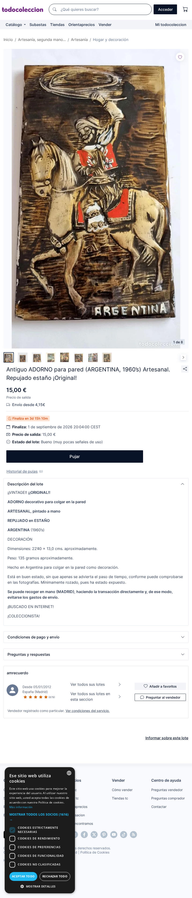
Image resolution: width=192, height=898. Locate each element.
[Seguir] (180, 57)
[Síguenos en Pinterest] (103, 834)
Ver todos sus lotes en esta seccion (90, 696)
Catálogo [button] (14, 24)
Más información (21, 807)
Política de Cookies (94, 852)
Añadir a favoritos (163, 686)
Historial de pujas (22, 471)
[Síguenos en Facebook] (84, 834)
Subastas (38, 24)
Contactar (158, 807)
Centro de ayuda (166, 780)
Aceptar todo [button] (23, 876)
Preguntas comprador (168, 798)
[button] (96, 484)
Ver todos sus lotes (87, 684)
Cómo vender (122, 790)
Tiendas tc (120, 798)
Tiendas (57, 24)
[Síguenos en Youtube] (113, 834)
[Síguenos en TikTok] (123, 834)
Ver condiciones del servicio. (88, 711)
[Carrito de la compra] (185, 9)
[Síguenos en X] (94, 834)
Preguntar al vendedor (163, 697)
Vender (105, 24)
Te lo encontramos (79, 823)
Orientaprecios (81, 24)
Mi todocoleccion (170, 24)
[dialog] (40, 830)
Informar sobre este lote (166, 738)
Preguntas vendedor (167, 790)
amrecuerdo (17, 673)
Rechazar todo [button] (54, 876)
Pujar (75, 456)
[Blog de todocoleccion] (133, 834)
